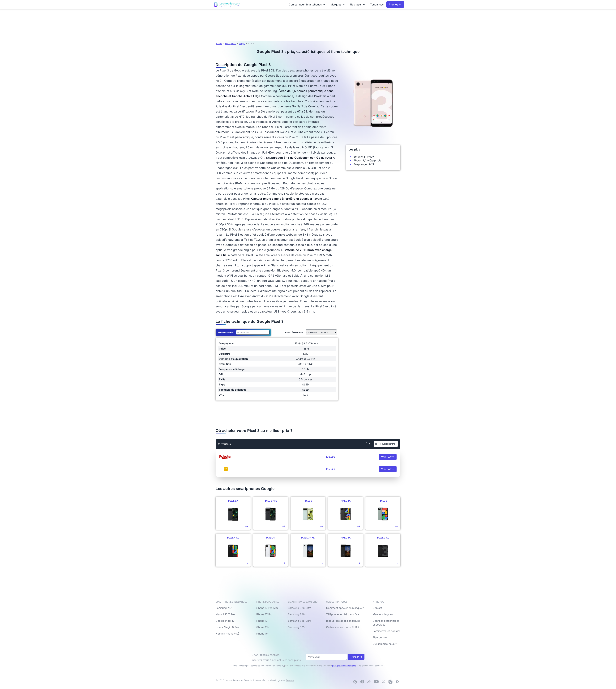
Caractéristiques (293, 332)
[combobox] (252, 332)
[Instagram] (390, 682)
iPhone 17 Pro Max (267, 608)
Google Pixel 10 (225, 620)
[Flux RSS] (397, 682)
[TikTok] (369, 682)
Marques (335, 4)
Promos (394, 4)
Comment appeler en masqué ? (345, 608)
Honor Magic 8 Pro (227, 627)
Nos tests (356, 4)
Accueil (219, 43)
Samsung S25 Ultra (299, 620)
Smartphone (230, 43)
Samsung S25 (296, 627)
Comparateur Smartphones (305, 4)
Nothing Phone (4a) (227, 633)
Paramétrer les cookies (386, 631)
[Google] (355, 682)
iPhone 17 (262, 620)
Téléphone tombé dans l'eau (343, 614)
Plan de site (380, 637)
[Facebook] (362, 682)
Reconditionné (385, 444)
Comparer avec (225, 332)
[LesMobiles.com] (227, 4)
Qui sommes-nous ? (385, 643)
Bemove (290, 680)
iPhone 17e (262, 627)
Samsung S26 (296, 614)
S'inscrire (356, 656)
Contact (377, 608)
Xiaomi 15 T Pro (225, 614)
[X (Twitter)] (383, 682)
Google (242, 43)
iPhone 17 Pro (264, 614)
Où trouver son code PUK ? (342, 627)
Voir (387, 457)
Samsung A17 (224, 608)
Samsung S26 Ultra (299, 608)
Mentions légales (383, 614)
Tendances (377, 4)
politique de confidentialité (344, 665)
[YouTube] (376, 682)
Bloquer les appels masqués (343, 620)
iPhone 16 (262, 633)
